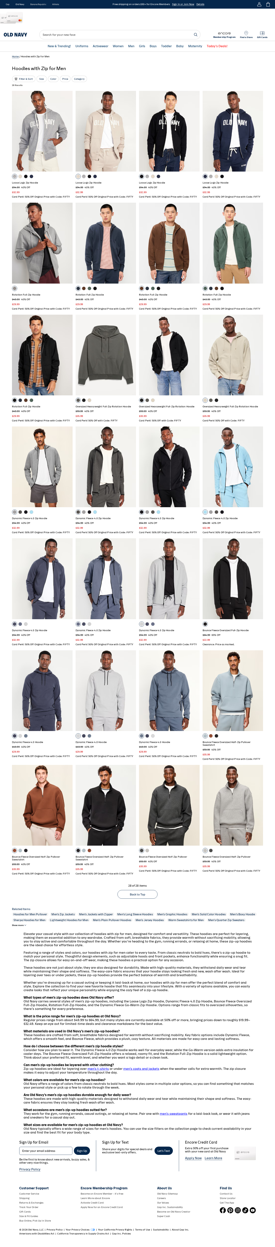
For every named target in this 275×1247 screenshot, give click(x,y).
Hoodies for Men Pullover (30, 914)
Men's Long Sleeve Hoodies (135, 914)
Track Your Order (28, 1207)
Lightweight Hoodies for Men (69, 920)
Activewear (100, 46)
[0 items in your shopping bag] (268, 4)
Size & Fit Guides (28, 1216)
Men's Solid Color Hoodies (209, 914)
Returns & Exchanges (31, 1202)
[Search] (195, 34)
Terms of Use (142, 1229)
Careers (161, 1198)
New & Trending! (59, 46)
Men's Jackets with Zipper (96, 914)
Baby (180, 46)
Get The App (227, 1202)
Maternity (195, 46)
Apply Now (193, 1158)
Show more (18, 925)
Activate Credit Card (92, 1202)
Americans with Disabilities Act (36, 1233)
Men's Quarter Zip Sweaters (226, 920)
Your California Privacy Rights (115, 1229)
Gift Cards (25, 1211)
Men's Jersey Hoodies (150, 920)
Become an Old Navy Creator (173, 1211)
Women (118, 46)
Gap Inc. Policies (121, 1233)
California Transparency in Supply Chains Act (83, 1233)
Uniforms (81, 46)
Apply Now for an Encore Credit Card (102, 1207)
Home (15, 56)
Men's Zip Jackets (62, 914)
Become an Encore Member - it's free (102, 1193)
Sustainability (161, 1229)
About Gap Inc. (180, 1229)
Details (200, 4)
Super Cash (163, 1216)
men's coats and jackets (141, 1069)
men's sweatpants (173, 1114)
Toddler (166, 46)
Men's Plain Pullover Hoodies (112, 920)
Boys (153, 46)
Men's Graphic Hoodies (172, 914)
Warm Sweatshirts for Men (186, 920)
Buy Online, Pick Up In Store (35, 1220)
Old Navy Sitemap (167, 1193)
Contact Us (226, 1193)
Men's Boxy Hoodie (242, 914)
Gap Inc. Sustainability (170, 1207)
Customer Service (29, 1193)
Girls (142, 46)
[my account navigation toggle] (259, 4)
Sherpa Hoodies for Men (29, 920)
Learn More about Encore (95, 1198)
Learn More (213, 1158)
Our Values (163, 1202)
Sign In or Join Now (183, 4)
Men (131, 46)
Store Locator (228, 1198)
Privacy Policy (29, 1169)
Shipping (24, 1198)
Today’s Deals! (217, 46)
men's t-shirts (98, 1069)
